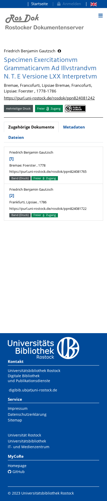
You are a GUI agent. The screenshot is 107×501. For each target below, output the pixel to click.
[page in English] (91, 4)
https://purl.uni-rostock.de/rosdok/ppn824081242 (49, 98)
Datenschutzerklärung (27, 414)
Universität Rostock (24, 435)
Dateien (16, 137)
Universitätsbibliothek (27, 441)
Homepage (17, 465)
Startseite (39, 3)
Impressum (18, 408)
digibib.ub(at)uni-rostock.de (33, 390)
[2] (11, 195)
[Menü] (100, 16)
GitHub (18, 471)
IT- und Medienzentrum (28, 446)
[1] (11, 159)
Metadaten (74, 127)
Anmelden (71, 3)
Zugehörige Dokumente (31, 127)
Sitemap (15, 420)
